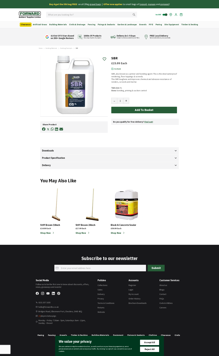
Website (101, 312)
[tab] (109, 150)
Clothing (153, 335)
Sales (100, 289)
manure (152, 4)
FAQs (161, 298)
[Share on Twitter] (48, 129)
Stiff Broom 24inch (85, 224)
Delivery (46, 165)
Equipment (118, 335)
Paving (41, 335)
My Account (134, 294)
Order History (134, 298)
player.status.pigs (47, 316)
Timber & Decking (79, 335)
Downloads (48, 150)
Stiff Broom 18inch (50, 224)
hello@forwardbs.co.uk (48, 307)
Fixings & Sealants (136, 335)
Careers (162, 307)
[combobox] (91, 14)
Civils (177, 335)
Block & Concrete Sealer (123, 224)
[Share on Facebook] (44, 129)
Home (40, 48)
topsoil (143, 4)
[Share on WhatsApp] (52, 129)
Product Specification (53, 157)
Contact (162, 294)
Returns (101, 307)
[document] (109, 345)
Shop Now (45, 233)
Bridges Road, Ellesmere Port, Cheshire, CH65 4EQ (60, 311)
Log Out (175, 14)
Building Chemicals (66, 48)
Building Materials (51, 48)
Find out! (148, 121)
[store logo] (30, 14)
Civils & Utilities (166, 303)
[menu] (109, 24)
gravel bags (95, 4)
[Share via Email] (61, 129)
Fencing (52, 335)
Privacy (101, 298)
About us (163, 285)
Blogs (161, 289)
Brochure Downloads (138, 303)
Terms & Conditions (106, 303)
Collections (102, 285)
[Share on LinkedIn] (56, 129)
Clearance (166, 335)
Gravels (63, 335)
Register (132, 285)
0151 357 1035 (44, 302)
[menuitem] (25, 25)
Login (131, 289)
